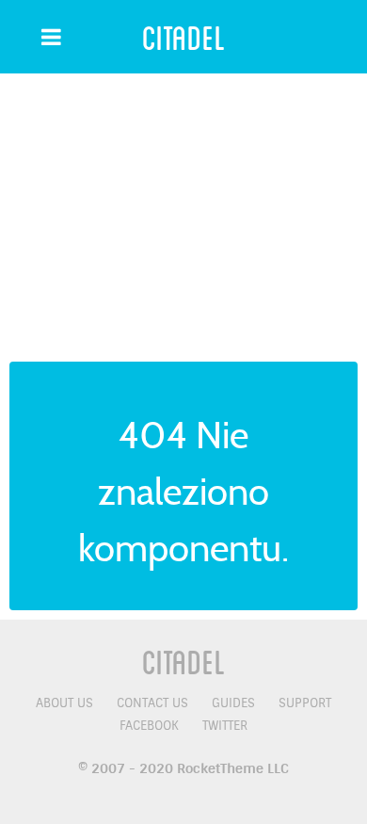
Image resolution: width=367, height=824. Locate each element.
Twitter (224, 726)
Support (305, 703)
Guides (233, 703)
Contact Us (152, 703)
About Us (64, 703)
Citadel (184, 37)
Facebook (149, 726)
